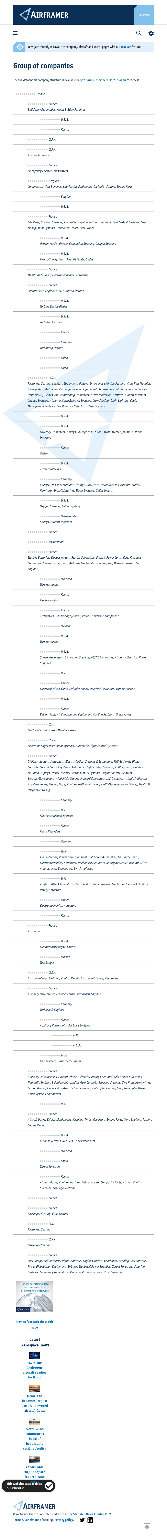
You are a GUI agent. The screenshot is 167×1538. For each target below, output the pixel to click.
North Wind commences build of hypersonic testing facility (34, 1438)
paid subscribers (97, 80)
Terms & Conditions (26, 1520)
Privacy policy (63, 1520)
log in (122, 80)
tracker (126, 47)
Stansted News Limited (88, 1514)
